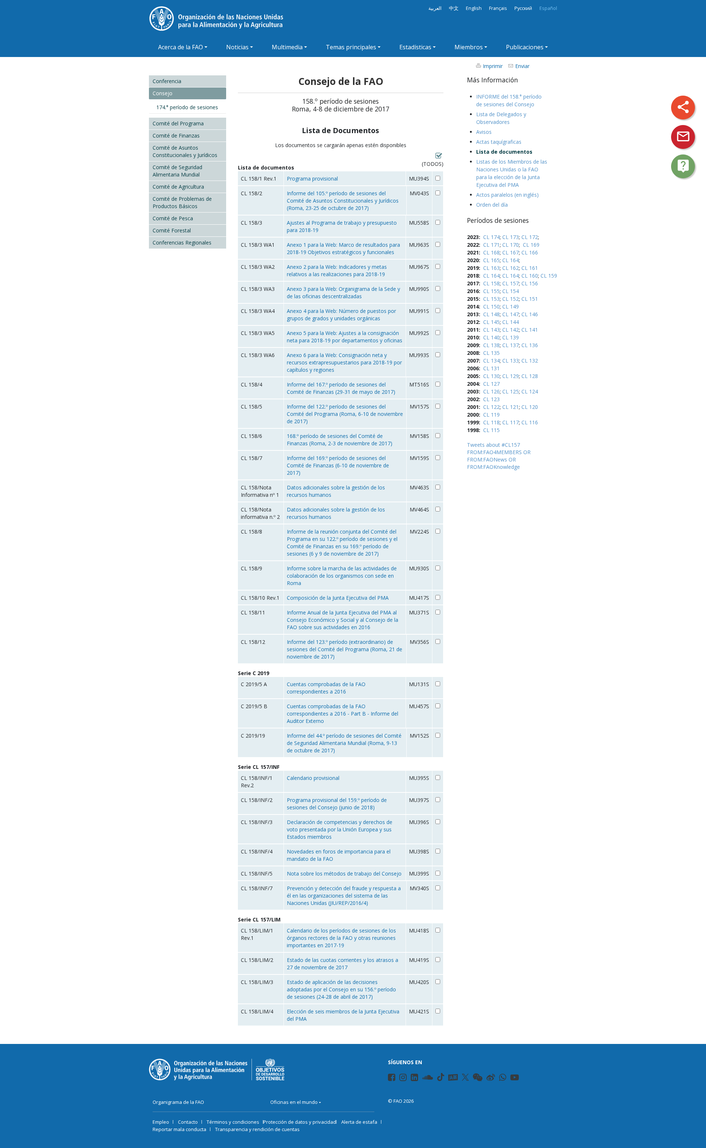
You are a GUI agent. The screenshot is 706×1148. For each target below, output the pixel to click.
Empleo (161, 1122)
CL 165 (491, 260)
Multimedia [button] (287, 47)
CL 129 (510, 375)
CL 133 (510, 360)
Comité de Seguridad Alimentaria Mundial (177, 171)
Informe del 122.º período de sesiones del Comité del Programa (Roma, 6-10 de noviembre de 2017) (345, 414)
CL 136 (529, 345)
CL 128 (529, 375)
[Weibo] (487, 1078)
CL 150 (491, 306)
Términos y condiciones (233, 1122)
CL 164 (510, 260)
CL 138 (491, 345)
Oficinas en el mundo (294, 1102)
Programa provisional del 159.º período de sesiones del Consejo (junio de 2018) (337, 803)
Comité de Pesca (173, 218)
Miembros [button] (468, 47)
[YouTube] (510, 1078)
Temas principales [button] (351, 47)
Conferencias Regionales (182, 242)
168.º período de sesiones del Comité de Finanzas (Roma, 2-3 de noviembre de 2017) (339, 439)
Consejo (162, 93)
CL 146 (529, 314)
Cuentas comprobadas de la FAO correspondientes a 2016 (326, 688)
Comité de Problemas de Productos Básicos (182, 202)
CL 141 (529, 329)
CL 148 (491, 314)
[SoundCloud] (423, 1078)
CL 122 (491, 406)
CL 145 (491, 321)
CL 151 (529, 298)
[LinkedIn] (411, 1078)
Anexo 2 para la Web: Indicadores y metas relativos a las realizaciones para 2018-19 (337, 270)
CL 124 (529, 391)
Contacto (188, 1122)
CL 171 (491, 244)
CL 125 (510, 391)
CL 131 (491, 368)
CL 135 (491, 352)
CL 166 (529, 252)
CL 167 (510, 252)
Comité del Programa (178, 123)
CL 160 (529, 275)
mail (683, 136)
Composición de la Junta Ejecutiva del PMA (338, 597)
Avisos (484, 131)
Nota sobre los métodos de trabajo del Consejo (344, 873)
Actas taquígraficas (498, 141)
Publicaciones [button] (524, 47)
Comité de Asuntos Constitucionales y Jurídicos (185, 151)
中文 (454, 8)
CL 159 (549, 275)
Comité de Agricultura (178, 186)
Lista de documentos (504, 151)
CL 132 (529, 360)
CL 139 (510, 337)
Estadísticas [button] (415, 47)
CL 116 (529, 422)
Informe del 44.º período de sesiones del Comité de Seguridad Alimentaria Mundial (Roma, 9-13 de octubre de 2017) (344, 743)
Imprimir (493, 66)
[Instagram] (399, 1078)
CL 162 (510, 267)
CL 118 (491, 422)
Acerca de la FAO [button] (180, 47)
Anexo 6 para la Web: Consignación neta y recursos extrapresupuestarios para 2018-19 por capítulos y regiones (344, 362)
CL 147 (510, 314)
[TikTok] (440, 1077)
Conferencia (167, 81)
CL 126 (491, 391)
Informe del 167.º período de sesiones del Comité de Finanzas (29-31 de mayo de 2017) (341, 388)
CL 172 (529, 236)
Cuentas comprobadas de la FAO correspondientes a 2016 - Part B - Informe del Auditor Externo (342, 713)
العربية (435, 8)
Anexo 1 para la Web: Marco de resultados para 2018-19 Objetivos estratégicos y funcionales (343, 248)
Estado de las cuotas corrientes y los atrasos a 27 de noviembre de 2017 (342, 963)
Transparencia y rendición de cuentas (257, 1129)
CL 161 (529, 267)
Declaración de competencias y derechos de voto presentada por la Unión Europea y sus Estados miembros (339, 829)
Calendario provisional (313, 777)
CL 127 (491, 383)
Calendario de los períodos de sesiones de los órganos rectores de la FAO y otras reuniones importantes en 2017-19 (341, 938)
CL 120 (529, 406)
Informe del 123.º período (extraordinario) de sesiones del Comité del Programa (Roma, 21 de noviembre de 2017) (344, 649)
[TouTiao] (453, 1077)
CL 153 (491, 298)
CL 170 (510, 244)
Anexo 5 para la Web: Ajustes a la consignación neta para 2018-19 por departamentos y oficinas (344, 336)
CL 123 (491, 399)
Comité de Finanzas (176, 135)
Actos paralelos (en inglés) (507, 194)
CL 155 (491, 291)
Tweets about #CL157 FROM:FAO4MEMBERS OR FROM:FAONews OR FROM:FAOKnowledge (499, 455)
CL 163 (491, 267)
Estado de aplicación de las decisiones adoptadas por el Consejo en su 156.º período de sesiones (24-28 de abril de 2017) (341, 989)
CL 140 (491, 337)
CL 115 (491, 430)
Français (498, 8)
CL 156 (529, 283)
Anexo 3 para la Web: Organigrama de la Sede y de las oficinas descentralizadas (343, 292)
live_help (683, 165)
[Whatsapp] (499, 1078)
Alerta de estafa (359, 1122)
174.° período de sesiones (187, 107)
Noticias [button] (237, 47)
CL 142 (510, 329)
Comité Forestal (172, 230)
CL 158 (491, 283)
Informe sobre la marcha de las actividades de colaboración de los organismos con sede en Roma (342, 576)
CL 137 (510, 345)
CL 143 (491, 329)
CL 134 (491, 360)
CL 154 (510, 291)
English (474, 8)
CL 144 (510, 321)
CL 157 (510, 283)
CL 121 (510, 406)
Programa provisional (312, 178)
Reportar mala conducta (179, 1129)
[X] (465, 1077)
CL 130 (491, 375)
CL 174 (491, 236)
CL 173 (510, 236)
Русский (523, 8)
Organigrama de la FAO (178, 1102)
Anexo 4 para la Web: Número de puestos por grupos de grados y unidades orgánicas (341, 314)
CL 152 (510, 298)
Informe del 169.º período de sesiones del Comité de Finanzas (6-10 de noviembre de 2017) (338, 465)
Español (548, 8)
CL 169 (531, 244)
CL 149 (510, 306)
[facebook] (388, 1078)
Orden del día (492, 204)
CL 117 (510, 422)
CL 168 (491, 252)
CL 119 (491, 414)
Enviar (522, 66)
